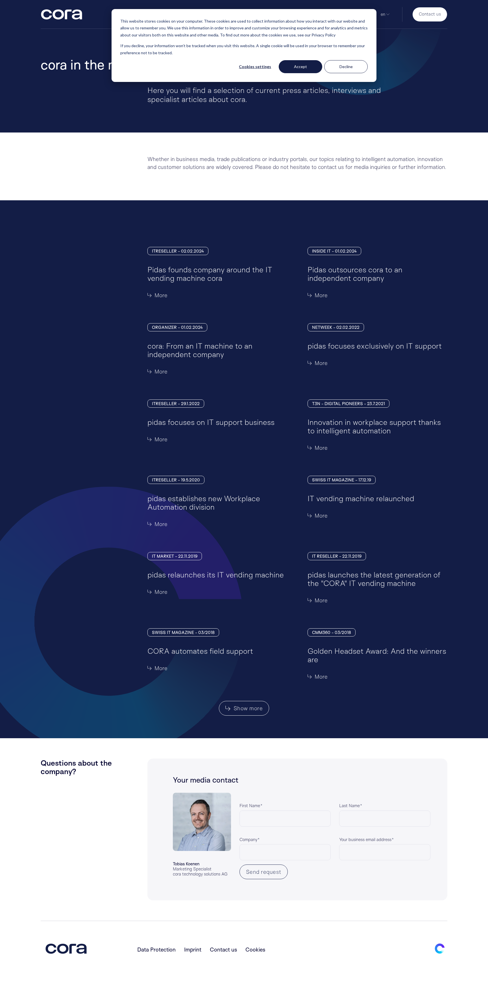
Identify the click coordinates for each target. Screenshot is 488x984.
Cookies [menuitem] (255, 949)
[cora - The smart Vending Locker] (61, 15)
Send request (263, 871)
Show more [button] (247, 708)
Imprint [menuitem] (192, 949)
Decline (346, 66)
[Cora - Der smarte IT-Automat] (66, 950)
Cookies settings (255, 66)
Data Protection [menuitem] (156, 949)
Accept (300, 66)
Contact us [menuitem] (223, 949)
